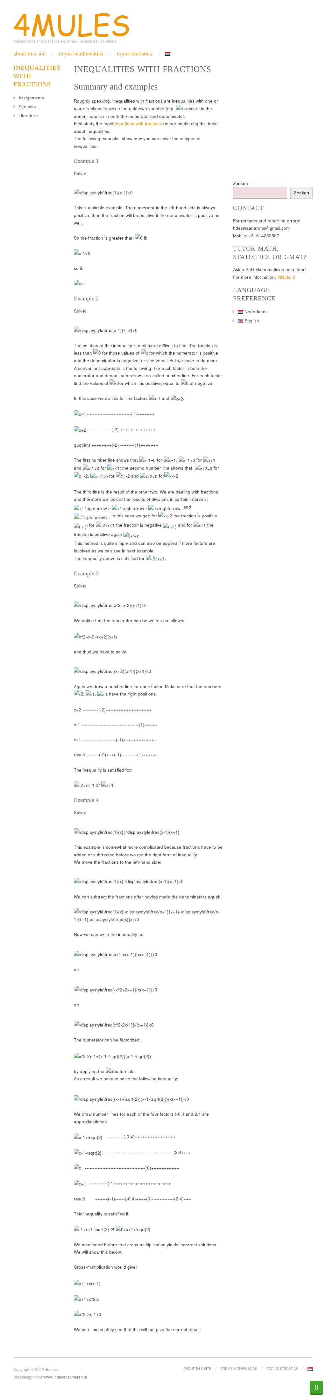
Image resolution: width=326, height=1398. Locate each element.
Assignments (31, 98)
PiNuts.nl (286, 277)
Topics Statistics (134, 53)
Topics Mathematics (81, 53)
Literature (28, 115)
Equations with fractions (138, 123)
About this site (29, 53)
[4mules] (71, 24)
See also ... (29, 107)
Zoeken (240, 183)
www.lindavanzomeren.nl (65, 1377)
